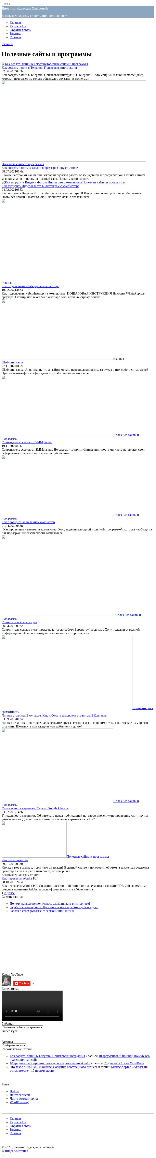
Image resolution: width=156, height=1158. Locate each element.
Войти (14, 1091)
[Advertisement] (78, 944)
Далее (10, 893)
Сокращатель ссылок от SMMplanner (27, 442)
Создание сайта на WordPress (124, 1063)
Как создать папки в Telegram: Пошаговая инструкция (39, 67)
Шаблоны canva (13, 362)
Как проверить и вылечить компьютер (28, 522)
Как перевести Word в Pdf (19, 878)
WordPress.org (19, 1102)
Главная (15, 22)
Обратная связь (20, 30)
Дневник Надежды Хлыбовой (25, 8)
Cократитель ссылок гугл (19, 622)
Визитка (15, 33)
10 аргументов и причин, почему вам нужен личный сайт (50, 1063)
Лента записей (20, 1095)
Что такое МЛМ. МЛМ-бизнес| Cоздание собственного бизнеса (54, 1067)
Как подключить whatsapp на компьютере (30, 286)
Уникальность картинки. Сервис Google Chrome (35, 808)
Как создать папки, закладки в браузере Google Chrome (40, 167)
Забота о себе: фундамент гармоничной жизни (42, 911)
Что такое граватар (15, 860)
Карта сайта (18, 26)
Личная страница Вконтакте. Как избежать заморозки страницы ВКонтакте (54, 715)
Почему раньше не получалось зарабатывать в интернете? (50, 903)
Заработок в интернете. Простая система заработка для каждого (54, 907)
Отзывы (15, 37)
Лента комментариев (24, 1098)
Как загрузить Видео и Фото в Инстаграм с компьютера (40, 186)
